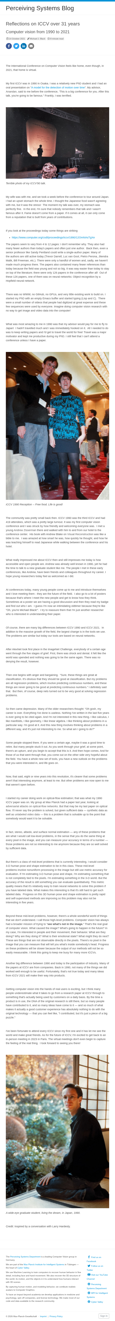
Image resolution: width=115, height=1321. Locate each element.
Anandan (11, 91)
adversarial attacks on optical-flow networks (32, 806)
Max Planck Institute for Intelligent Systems (44, 1264)
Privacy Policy (56, 1316)
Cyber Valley (23, 1268)
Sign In (104, 1316)
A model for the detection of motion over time (58, 87)
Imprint (43, 1316)
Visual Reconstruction (80, 534)
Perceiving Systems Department (25, 1256)
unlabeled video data (27, 814)
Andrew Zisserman (25, 530)
